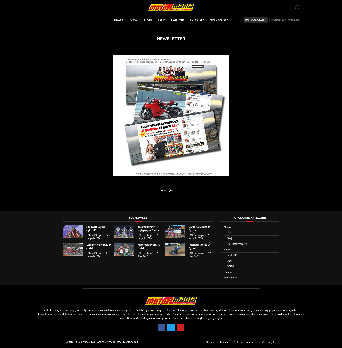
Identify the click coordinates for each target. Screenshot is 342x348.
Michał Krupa (95, 235)
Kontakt (210, 342)
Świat (230, 232)
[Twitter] (171, 327)
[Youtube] (180, 327)
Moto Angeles (269, 342)
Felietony (178, 19)
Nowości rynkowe (237, 243)
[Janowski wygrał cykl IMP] (73, 231)
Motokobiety (219, 19)
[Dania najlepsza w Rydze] (175, 231)
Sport (148, 19)
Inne (229, 260)
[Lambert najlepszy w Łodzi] (73, 249)
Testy (162, 19)
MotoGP (232, 255)
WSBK (230, 266)
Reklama (224, 342)
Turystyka (197, 19)
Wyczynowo (230, 277)
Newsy (118, 19)
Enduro (228, 272)
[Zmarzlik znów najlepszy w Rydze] (124, 231)
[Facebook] (161, 327)
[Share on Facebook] (176, 190)
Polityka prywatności (245, 342)
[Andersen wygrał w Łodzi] (124, 249)
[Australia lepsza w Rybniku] (175, 249)
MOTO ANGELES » (256, 19)
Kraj (229, 238)
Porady (134, 19)
